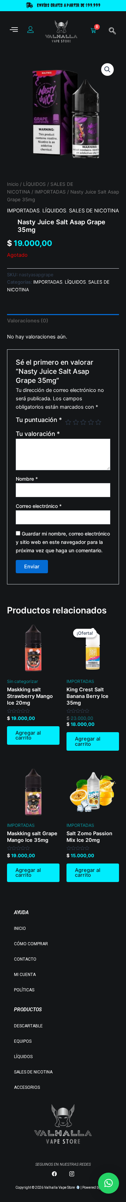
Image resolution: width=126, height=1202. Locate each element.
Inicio (13, 184)
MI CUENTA (25, 974)
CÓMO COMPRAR (31, 943)
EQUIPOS (22, 1041)
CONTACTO (25, 959)
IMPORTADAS (50, 192)
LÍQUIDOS (34, 184)
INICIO (20, 928)
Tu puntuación (39, 419)
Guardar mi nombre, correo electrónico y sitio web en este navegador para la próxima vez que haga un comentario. (63, 542)
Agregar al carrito (28, 735)
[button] (107, 69)
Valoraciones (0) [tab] (27, 321)
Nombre (27, 479)
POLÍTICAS (24, 990)
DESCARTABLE (28, 1025)
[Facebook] (54, 1173)
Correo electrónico (39, 506)
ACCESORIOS (27, 1087)
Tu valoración (38, 433)
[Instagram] (71, 1173)
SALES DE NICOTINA (94, 210)
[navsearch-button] (112, 31)
